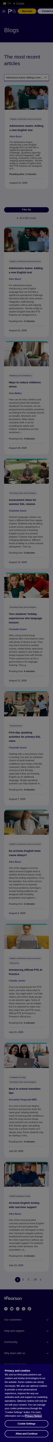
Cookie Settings (26, 1423)
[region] (26, 1403)
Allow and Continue (27, 1433)
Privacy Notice (33, 1416)
